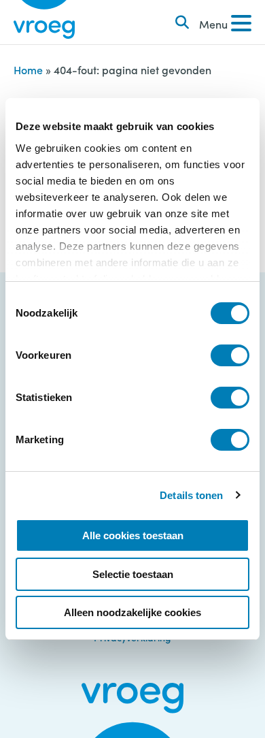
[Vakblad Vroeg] (44, 22)
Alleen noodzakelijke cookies (132, 612)
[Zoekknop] (182, 22)
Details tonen (191, 495)
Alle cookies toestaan (132, 535)
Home (28, 69)
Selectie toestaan (132, 574)
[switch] (230, 355)
